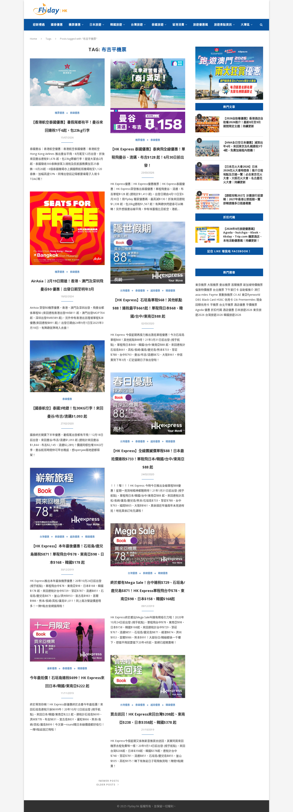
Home (33, 38)
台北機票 (218, 290)
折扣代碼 (216, 310)
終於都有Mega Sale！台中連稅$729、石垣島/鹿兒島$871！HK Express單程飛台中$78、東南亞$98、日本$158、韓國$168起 (147, 590)
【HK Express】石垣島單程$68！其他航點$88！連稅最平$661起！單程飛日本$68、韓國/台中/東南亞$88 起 (148, 308)
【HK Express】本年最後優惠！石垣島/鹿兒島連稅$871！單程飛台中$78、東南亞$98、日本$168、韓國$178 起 (67, 554)
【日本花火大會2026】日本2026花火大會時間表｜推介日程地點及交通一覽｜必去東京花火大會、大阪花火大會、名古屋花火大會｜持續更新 (243, 174)
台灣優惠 (125, 290)
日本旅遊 (95, 24)
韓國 (226, 315)
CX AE (237, 295)
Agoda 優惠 (203, 310)
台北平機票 (226, 304)
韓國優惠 (170, 290)
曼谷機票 (224, 285)
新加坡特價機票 (253, 285)
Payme (214, 295)
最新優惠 (52, 668)
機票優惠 (75, 24)
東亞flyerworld (251, 295)
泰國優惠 (75, 113)
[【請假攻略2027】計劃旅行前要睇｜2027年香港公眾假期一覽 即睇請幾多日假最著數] (207, 201)
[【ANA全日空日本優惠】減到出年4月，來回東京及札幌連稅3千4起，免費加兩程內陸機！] (207, 148)
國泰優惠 (57, 24)
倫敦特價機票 (203, 290)
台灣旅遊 (137, 24)
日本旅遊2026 (243, 310)
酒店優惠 (239, 304)
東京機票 (200, 285)
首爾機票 (236, 285)
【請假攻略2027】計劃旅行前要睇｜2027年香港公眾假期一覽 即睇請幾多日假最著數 (243, 199)
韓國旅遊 (116, 24)
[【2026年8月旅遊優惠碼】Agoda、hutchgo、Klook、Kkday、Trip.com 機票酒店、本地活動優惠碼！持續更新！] (207, 235)
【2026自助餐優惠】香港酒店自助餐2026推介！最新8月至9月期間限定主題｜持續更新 (243, 122)
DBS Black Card (205, 299)
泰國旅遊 (158, 24)
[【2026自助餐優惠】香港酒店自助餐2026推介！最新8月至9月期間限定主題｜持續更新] (207, 124)
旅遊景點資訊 (223, 24)
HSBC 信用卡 (224, 299)
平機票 (214, 304)
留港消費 (178, 24)
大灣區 (245, 24)
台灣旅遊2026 (214, 315)
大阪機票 (212, 285)
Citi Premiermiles (245, 299)
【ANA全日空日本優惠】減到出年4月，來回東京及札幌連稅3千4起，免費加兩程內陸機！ (243, 146)
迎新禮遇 (39, 24)
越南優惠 (155, 290)
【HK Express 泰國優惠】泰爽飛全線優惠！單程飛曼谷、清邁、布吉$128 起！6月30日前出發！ (147, 157)
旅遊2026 (235, 315)
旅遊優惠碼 (200, 24)
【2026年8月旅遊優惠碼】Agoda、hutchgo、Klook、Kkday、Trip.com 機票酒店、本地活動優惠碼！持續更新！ (242, 234)
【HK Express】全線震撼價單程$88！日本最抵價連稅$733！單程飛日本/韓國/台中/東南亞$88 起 (147, 458)
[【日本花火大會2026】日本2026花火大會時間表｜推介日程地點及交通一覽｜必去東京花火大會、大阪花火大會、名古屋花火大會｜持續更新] (207, 173)
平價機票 (251, 304)
